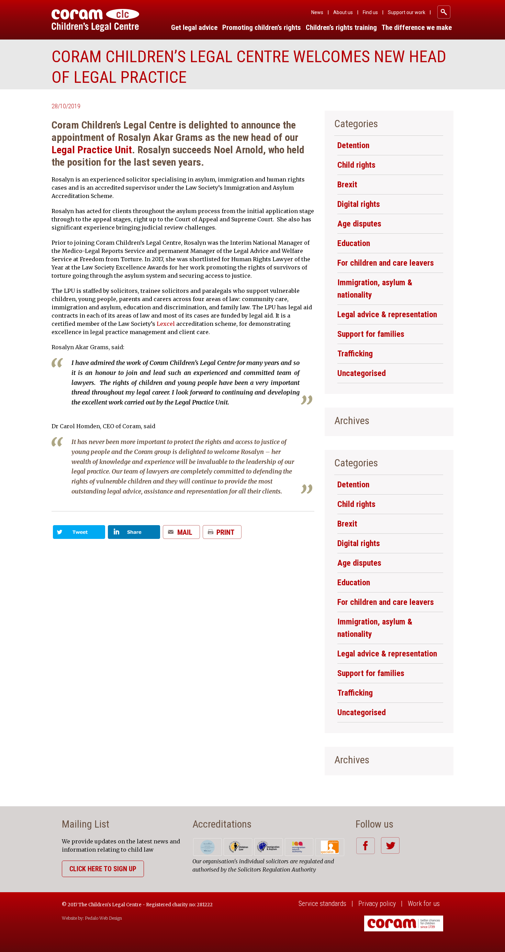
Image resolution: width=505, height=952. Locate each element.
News (317, 12)
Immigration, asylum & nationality (374, 289)
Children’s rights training (341, 27)
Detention (353, 145)
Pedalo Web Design (103, 918)
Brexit (347, 184)
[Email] (181, 534)
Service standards (322, 903)
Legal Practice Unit (92, 150)
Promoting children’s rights (261, 27)
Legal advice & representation (387, 314)
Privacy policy (377, 903)
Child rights (356, 165)
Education (353, 243)
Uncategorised (361, 373)
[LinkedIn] (133, 534)
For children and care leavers (385, 263)
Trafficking (355, 353)
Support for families (370, 334)
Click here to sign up (102, 869)
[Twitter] (79, 534)
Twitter (390, 845)
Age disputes (359, 224)
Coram (95, 20)
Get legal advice (194, 27)
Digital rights (358, 204)
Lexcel (166, 323)
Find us (370, 12)
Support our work (406, 12)
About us (343, 12)
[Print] (222, 534)
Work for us (424, 903)
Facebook (365, 845)
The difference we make (417, 27)
